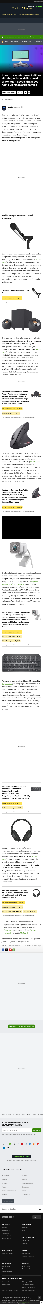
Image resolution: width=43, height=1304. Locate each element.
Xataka (4, 1227)
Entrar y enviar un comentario (22, 1026)
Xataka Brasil (6, 1285)
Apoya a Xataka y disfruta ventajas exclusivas (21, 1160)
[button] (15, 107)
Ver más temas (8, 1201)
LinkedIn (3, 1147)
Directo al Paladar (7, 1253)
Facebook (18, 92)
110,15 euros (18, 584)
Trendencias (6, 1266)
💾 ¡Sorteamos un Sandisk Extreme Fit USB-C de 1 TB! (18, 37)
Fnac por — (30, 911)
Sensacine (25, 1240)
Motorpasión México (28, 1290)
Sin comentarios (9, 92)
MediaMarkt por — (11, 413)
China (6, 41)
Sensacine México (28, 1285)
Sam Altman (14, 41)
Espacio (4, 1179)
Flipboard (25, 92)
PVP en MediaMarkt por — (13, 903)
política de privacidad (29, 1134)
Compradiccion (7, 1272)
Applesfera (5, 1233)
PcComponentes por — (12, 808)
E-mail (29, 92)
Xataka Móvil (6, 1230)
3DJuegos (25, 1227)
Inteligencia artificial (9, 1191)
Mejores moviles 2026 (23, 1115)
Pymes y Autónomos (28, 1269)
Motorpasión (26, 1253)
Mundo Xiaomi (6, 1239)
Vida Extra (25, 1230)
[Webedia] (38, 1)
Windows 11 (26, 1195)
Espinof (24, 1243)
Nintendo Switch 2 (26, 41)
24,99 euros (35, 462)
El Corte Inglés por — (11, 636)
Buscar (40, 1209)
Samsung (25, 1187)
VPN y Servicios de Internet (29, 15)
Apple (4, 1187)
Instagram (26, 1143)
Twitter (21, 92)
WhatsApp (10, 1143)
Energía (4, 1183)
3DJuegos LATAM (27, 1282)
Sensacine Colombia (28, 1287)
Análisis (24, 1175)
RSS (34, 1143)
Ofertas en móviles (9, 15)
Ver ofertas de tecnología (32, 946)
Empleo (4, 1195)
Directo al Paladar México (10, 1290)
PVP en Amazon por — (12, 298)
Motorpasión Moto (28, 1256)
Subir (35, 1217)
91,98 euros (7, 684)
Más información (24, 1302)
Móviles (24, 1179)
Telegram (7, 930)
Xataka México (7, 1282)
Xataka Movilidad (27, 1183)
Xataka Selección (22, 8)
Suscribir (36, 1130)
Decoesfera (6, 1269)
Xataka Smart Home (8, 1236)
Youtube (22, 1143)
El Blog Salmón (26, 1266)
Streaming (5, 1175)
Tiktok (7, 1147)
